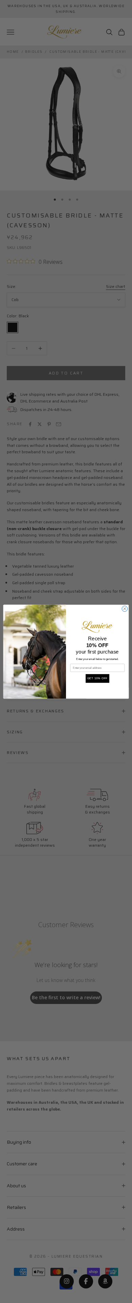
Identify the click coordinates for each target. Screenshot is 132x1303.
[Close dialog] (125, 609)
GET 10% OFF (97, 678)
